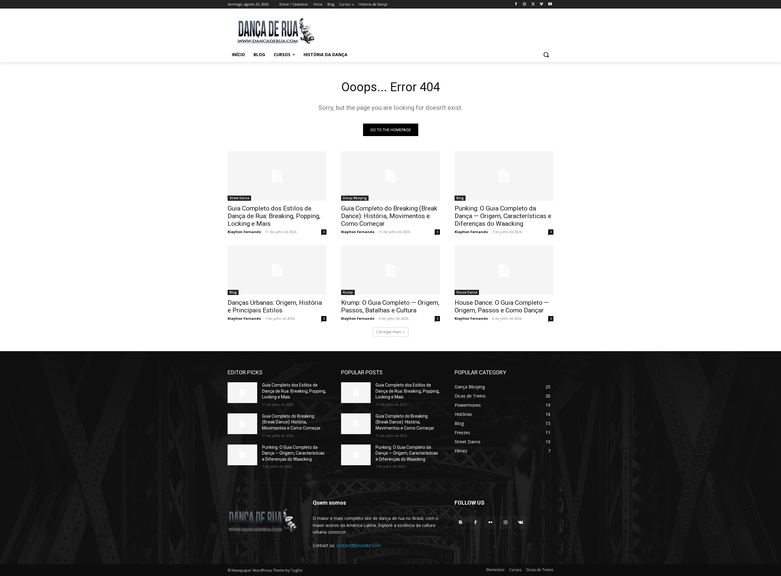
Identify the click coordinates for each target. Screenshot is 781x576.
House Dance (466, 292)
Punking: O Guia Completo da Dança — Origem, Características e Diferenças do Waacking (503, 216)
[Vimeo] (541, 4)
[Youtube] (549, 4)
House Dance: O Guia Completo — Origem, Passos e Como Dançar (502, 306)
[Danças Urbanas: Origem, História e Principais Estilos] (277, 270)
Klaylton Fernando (244, 231)
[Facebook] (516, 4)
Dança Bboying (355, 198)
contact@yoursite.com (358, 545)
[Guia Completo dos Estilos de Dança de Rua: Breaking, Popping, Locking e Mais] (277, 176)
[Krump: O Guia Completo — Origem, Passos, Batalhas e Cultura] (390, 270)
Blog (460, 198)
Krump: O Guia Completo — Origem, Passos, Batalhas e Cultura (390, 306)
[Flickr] (490, 522)
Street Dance (239, 198)
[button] (546, 54)
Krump (348, 292)
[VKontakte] (521, 522)
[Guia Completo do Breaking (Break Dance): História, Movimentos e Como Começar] (390, 176)
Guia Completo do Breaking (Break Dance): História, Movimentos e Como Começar (389, 216)
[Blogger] (460, 522)
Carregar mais (388, 331)
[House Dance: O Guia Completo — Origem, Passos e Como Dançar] (504, 270)
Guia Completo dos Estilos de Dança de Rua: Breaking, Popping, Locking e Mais (274, 216)
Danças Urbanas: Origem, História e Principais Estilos (275, 306)
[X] (533, 4)
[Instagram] (524, 4)
